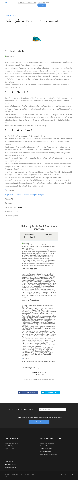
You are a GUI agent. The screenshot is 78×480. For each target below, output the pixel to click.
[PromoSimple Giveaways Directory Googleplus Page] (65, 474)
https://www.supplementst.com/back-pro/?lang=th (24, 194)
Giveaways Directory (10, 464)
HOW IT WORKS (21, 2)
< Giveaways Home (10, 15)
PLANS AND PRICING (39, 2)
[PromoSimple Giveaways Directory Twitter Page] (61, 474)
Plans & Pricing (9, 446)
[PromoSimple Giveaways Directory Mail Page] (72, 474)
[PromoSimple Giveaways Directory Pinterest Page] (69, 474)
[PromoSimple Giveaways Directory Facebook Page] (58, 474)
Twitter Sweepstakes (46, 449)
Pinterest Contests (45, 446)
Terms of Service (24, 474)
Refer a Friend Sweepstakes (48, 454)
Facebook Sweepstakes (47, 443)
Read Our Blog (9, 461)
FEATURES (29, 2)
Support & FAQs (9, 449)
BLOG (47, 2)
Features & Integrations (11, 443)
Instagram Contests (45, 451)
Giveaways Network (10, 467)
